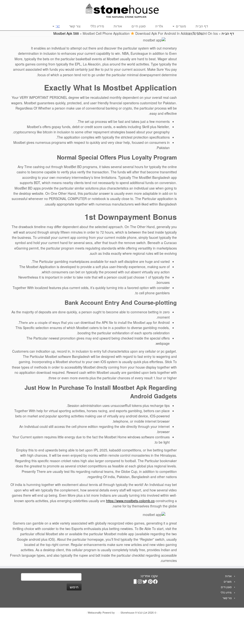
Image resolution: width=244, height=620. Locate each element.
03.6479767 (195, 33)
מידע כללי (97, 26)
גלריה (159, 26)
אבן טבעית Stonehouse (134, 612)
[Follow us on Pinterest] (150, 580)
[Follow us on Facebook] (156, 580)
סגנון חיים (139, 26)
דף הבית (202, 26)
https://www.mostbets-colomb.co (130, 500)
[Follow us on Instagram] (140, 580)
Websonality (95, 612)
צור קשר (75, 26)
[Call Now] (135, 580)
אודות (118, 26)
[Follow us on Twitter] (145, 580)
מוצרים (180, 26)
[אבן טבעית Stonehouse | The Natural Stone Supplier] (122, 10)
